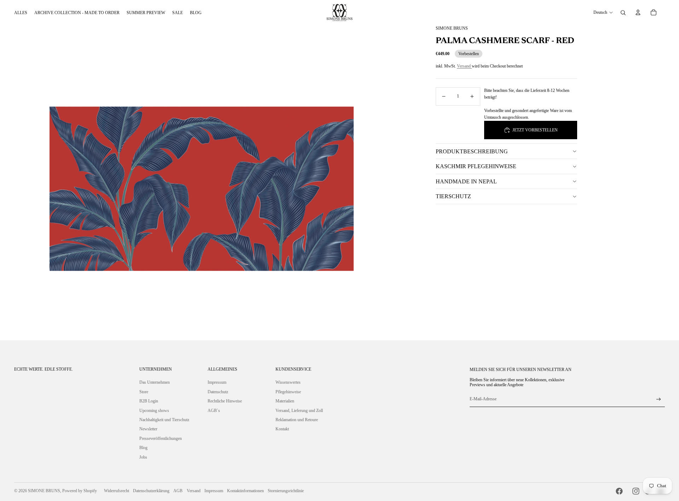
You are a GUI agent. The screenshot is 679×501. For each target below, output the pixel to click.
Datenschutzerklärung (151, 490)
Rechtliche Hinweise (225, 401)
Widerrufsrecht (116, 490)
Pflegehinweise (288, 391)
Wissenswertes (288, 382)
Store (143, 391)
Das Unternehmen (154, 382)
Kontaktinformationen (245, 490)
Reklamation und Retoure (296, 419)
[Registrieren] (658, 399)
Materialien (284, 401)
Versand (464, 66)
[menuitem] (20, 12)
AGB (177, 490)
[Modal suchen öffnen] (623, 12)
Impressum (217, 382)
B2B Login (148, 401)
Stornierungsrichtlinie (286, 490)
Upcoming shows (154, 410)
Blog (143, 447)
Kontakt (282, 428)
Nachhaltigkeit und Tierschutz (164, 419)
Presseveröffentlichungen (160, 438)
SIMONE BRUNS (44, 490)
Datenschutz (218, 391)
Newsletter (148, 428)
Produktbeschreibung (472, 151)
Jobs (143, 457)
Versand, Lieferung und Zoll (299, 410)
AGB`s (214, 410)
